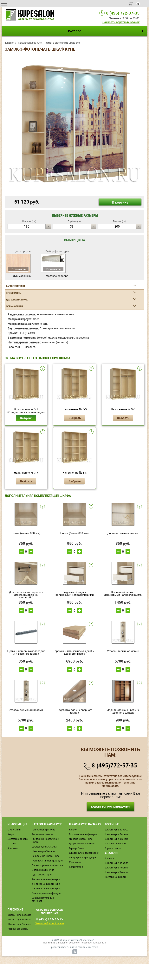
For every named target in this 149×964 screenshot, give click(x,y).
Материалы (75, 862)
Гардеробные (76, 848)
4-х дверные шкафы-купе (46, 888)
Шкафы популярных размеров (43, 899)
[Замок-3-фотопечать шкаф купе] (74, 123)
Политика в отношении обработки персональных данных (74, 942)
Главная (9, 42)
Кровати (109, 858)
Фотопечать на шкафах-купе (47, 860)
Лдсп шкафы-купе (42, 874)
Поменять (18, 269)
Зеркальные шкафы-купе (46, 856)
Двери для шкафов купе (82, 843)
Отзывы (12, 843)
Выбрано (26, 418)
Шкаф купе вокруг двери (82, 857)
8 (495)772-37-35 (114, 765)
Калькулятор (76, 866)
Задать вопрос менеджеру (110, 806)
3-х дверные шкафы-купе (46, 883)
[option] (74, 124)
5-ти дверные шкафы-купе (46, 893)
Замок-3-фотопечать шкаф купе (63, 42)
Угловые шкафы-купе (81, 839)
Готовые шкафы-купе (43, 829)
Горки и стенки (113, 848)
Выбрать (74, 418)
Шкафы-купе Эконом (43, 851)
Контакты (13, 848)
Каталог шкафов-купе (30, 42)
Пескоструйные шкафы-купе (47, 865)
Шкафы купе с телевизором (84, 852)
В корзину (120, 202)
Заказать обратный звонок (120, 22)
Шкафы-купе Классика (44, 846)
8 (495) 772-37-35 (122, 13)
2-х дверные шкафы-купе (46, 879)
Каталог (73, 829)
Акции (11, 834)
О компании (14, 829)
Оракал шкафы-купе (43, 870)
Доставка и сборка (18, 839)
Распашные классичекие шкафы (45, 840)
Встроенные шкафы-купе (83, 834)
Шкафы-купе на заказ (116, 829)
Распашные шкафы (42, 834)
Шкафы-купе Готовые (116, 834)
